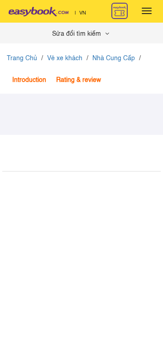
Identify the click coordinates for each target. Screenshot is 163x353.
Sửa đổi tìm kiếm (77, 34)
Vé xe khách (64, 58)
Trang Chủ (22, 58)
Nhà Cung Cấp (113, 58)
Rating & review (78, 80)
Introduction (29, 80)
